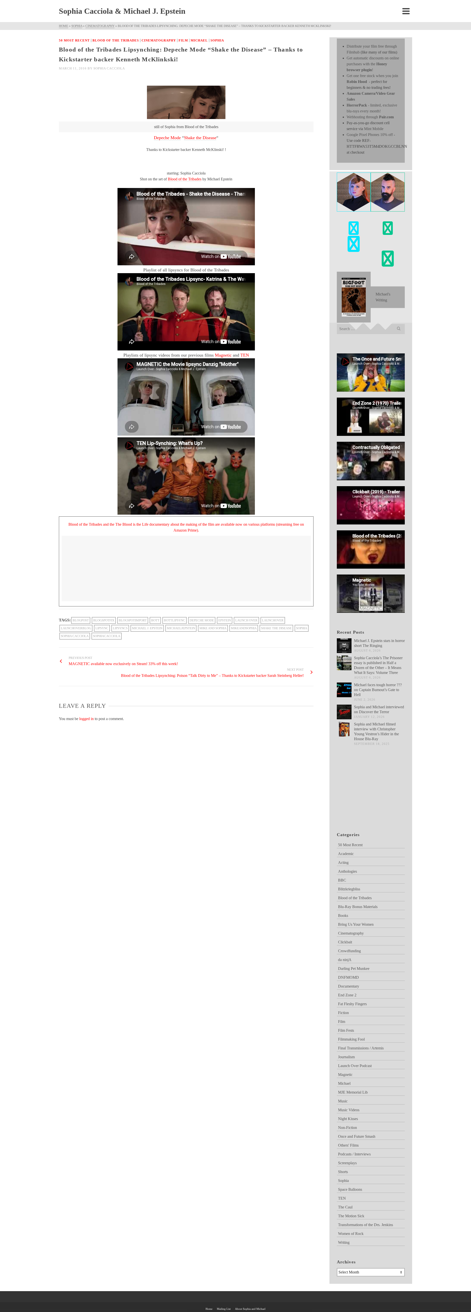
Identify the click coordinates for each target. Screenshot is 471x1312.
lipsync (101, 628)
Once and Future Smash (356, 1136)
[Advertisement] (361, 794)
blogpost (81, 620)
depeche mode (202, 620)
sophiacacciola (106, 636)
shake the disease (276, 628)
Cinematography (159, 40)
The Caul (345, 1207)
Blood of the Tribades (115, 40)
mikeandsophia (244, 628)
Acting (343, 862)
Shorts (343, 1172)
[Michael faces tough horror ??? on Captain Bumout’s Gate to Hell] (344, 690)
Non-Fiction (347, 1127)
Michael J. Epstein (147, 628)
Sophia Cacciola (109, 68)
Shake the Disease (200, 137)
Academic (346, 854)
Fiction (343, 1013)
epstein (224, 620)
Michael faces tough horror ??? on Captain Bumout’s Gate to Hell (378, 690)
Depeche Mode (167, 137)
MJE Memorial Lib (353, 1092)
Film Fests (346, 1030)
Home (209, 1308)
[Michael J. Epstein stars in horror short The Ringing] (344, 645)
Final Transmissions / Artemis (361, 1048)
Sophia (217, 40)
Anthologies (347, 871)
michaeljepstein (181, 628)
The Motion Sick (351, 1216)
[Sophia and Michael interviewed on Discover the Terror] (344, 712)
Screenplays (347, 1163)
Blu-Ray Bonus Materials (358, 907)
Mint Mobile (373, 129)
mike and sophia (212, 628)
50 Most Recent (74, 40)
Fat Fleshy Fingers (352, 1004)
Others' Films (348, 1145)
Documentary (348, 986)
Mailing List (224, 1308)
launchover (273, 620)
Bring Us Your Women (356, 924)
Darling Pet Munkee (353, 968)
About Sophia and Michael (250, 1308)
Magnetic (223, 355)
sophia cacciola (75, 636)
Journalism (346, 1057)
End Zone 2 (347, 995)
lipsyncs (120, 628)
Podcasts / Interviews (354, 1154)
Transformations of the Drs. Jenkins (365, 1225)
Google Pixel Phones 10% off (370, 135)
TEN (244, 355)
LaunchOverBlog (76, 628)
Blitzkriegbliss (349, 889)
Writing (344, 1242)
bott (155, 620)
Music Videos (348, 1110)
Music (343, 1101)
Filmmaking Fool (351, 1039)
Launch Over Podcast (355, 1066)
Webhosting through (370, 117)
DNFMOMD (348, 977)
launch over (246, 620)
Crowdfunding (349, 951)
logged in (86, 719)
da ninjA (345, 960)
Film (183, 40)
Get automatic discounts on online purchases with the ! (373, 64)
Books (343, 915)
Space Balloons (350, 1189)
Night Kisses (348, 1119)
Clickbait (345, 942)
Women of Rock (351, 1234)
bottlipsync (174, 620)
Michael (199, 40)
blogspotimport (133, 620)
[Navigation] (406, 11)
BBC (342, 880)
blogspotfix (103, 620)
